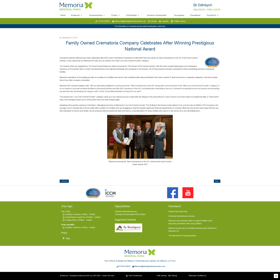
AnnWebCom (201, 275)
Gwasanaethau (95, 15)
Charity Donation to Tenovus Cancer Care (217, 181)
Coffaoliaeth (131, 15)
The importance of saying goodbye (182, 235)
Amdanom (75, 15)
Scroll (276, 276)
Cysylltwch (211, 15)
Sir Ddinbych (202, 5)
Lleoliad (154, 21)
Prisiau (114, 15)
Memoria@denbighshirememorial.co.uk (130, 21)
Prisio (68, 238)
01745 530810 (104, 21)
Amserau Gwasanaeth (157, 15)
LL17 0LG (172, 261)
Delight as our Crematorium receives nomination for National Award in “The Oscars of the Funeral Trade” (64, 181)
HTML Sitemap (162, 275)
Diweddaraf (195, 15)
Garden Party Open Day (177, 211)
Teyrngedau (179, 15)
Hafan (63, 15)
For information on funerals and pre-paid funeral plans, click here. (140, 26)
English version (180, 21)
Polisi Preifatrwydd (135, 275)
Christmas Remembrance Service (181, 216)
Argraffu (165, 21)
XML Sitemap (172, 275)
